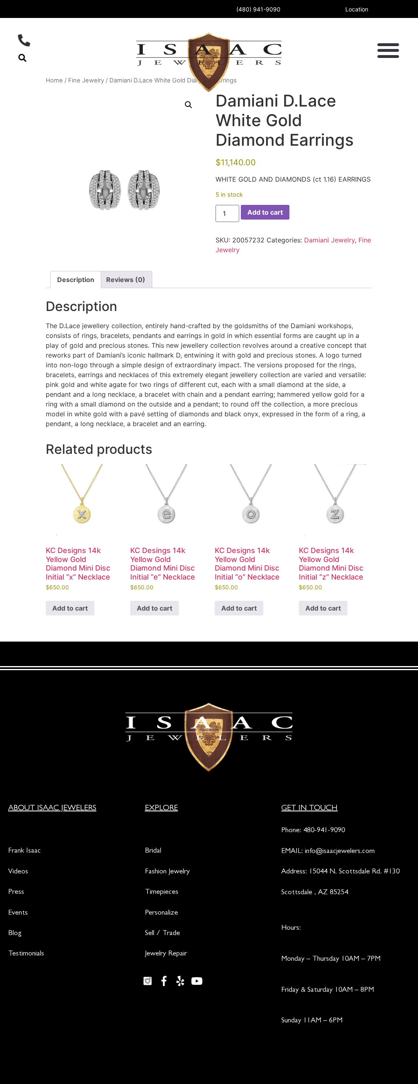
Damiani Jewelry (329, 240)
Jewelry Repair (166, 954)
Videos (18, 872)
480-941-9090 (324, 831)
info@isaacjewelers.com (340, 851)
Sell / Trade (162, 933)
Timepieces (161, 892)
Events (18, 913)
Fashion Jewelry (167, 872)
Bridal (153, 851)
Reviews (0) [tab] (125, 279)
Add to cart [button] (70, 608)
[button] (22, 58)
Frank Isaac (24, 851)
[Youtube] (197, 981)
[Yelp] (180, 981)
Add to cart (265, 212)
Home (54, 80)
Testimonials (26, 954)
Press (16, 892)
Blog (15, 933)
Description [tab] (75, 279)
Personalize (161, 913)
